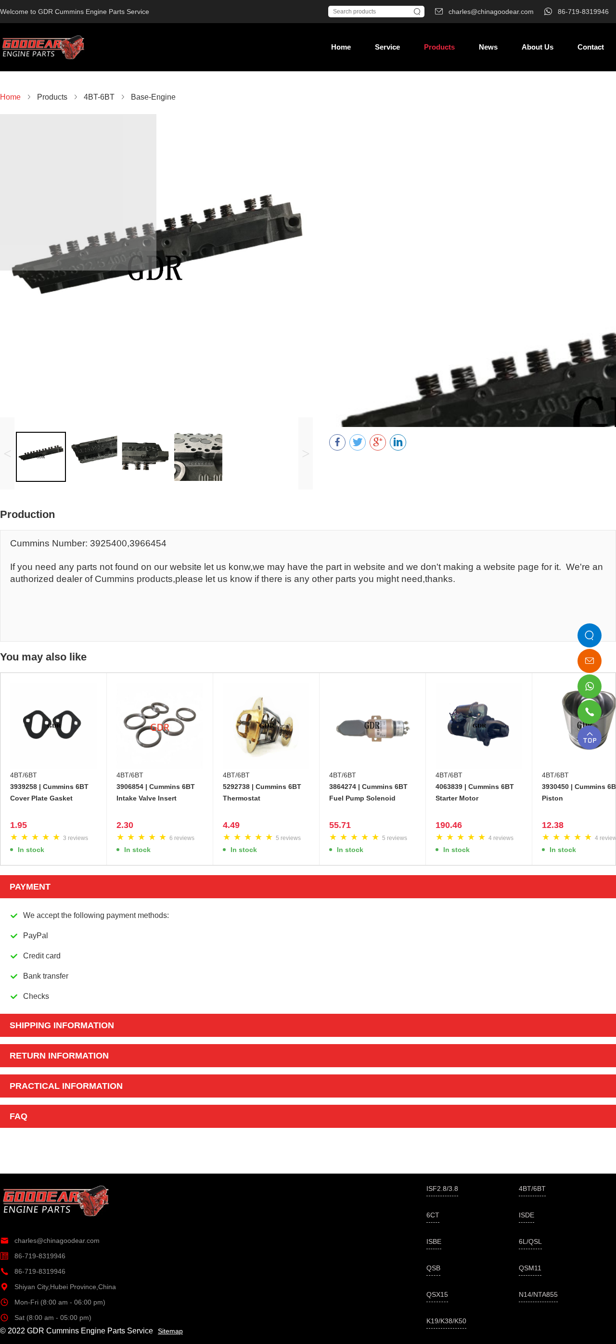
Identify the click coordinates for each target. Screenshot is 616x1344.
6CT (432, 1215)
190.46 (449, 825)
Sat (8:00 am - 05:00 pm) (45, 1317)
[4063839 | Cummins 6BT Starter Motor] (479, 726)
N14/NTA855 (538, 1294)
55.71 (340, 825)
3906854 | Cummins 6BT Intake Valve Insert (155, 792)
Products (439, 47)
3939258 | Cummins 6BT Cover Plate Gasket (49, 792)
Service (387, 47)
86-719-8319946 (32, 1256)
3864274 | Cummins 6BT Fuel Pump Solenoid (368, 792)
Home (341, 47)
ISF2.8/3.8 (442, 1188)
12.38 (553, 825)
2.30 (124, 825)
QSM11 (530, 1268)
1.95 (18, 825)
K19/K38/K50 (446, 1321)
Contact (591, 47)
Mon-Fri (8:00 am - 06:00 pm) (52, 1302)
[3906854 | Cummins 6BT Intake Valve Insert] (159, 726)
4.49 (231, 825)
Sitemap (170, 1331)
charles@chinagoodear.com (50, 1240)
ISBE (433, 1241)
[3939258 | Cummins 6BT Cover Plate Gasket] (53, 726)
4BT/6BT (23, 775)
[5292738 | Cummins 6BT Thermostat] (266, 726)
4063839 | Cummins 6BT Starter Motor (475, 792)
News (488, 47)
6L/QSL (530, 1241)
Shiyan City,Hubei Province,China (58, 1286)
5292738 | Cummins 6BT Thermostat (262, 792)
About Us (537, 47)
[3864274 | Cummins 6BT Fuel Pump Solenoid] (372, 726)
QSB (433, 1268)
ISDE (526, 1215)
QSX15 (437, 1294)
